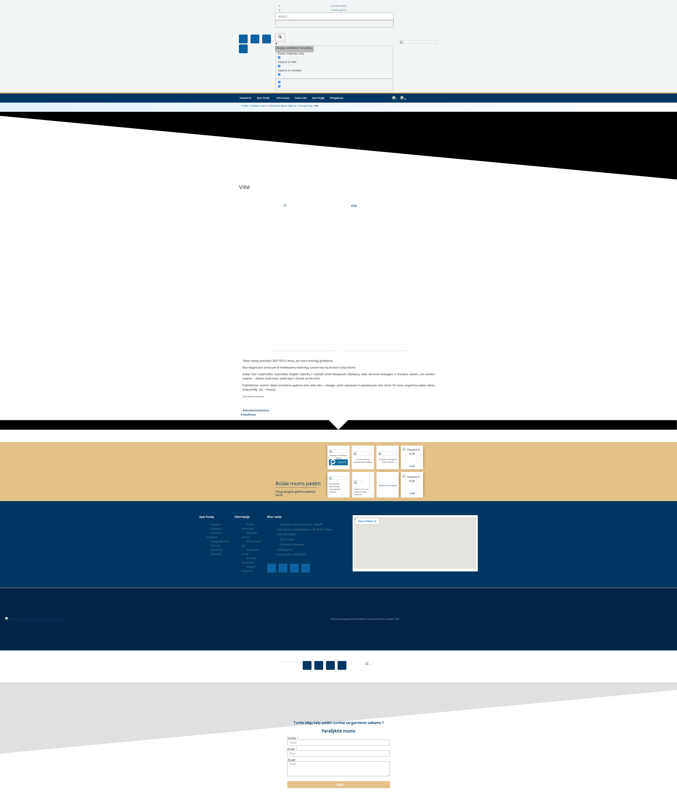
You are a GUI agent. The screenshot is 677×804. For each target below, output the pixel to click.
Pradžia (245, 105)
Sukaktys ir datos (258, 105)
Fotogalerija (336, 97)
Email (291, 749)
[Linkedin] (243, 48)
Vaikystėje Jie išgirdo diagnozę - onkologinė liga (290, 105)
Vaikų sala (301, 97)
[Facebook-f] (243, 39)
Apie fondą (263, 97)
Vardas (292, 738)
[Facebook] (307, 665)
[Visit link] (412, 457)
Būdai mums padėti (298, 483)
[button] (264, 98)
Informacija (282, 97)
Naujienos (246, 97)
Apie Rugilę (318, 97)
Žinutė (291, 760)
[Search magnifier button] (280, 37)
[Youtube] (266, 39)
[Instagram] (255, 39)
